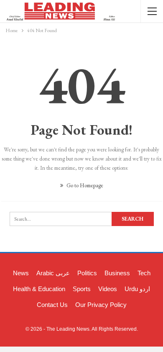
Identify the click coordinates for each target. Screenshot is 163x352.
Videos (107, 288)
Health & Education (39, 288)
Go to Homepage (84, 185)
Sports (82, 288)
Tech (144, 273)
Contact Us (52, 304)
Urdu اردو (137, 288)
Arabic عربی (53, 273)
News (21, 273)
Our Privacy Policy (101, 304)
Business (117, 273)
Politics (87, 273)
